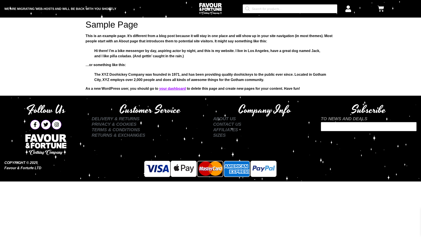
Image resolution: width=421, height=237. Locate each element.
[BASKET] (380, 9)
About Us (224, 118)
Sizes (219, 135)
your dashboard (172, 88)
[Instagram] (56, 124)
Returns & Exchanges (118, 135)
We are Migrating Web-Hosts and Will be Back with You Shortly (60, 9)
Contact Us (227, 124)
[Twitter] (46, 124)
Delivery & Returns (115, 118)
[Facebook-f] (35, 124)
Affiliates (225, 129)
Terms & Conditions (116, 129)
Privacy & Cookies (114, 124)
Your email (368, 126)
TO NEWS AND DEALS (344, 118)
